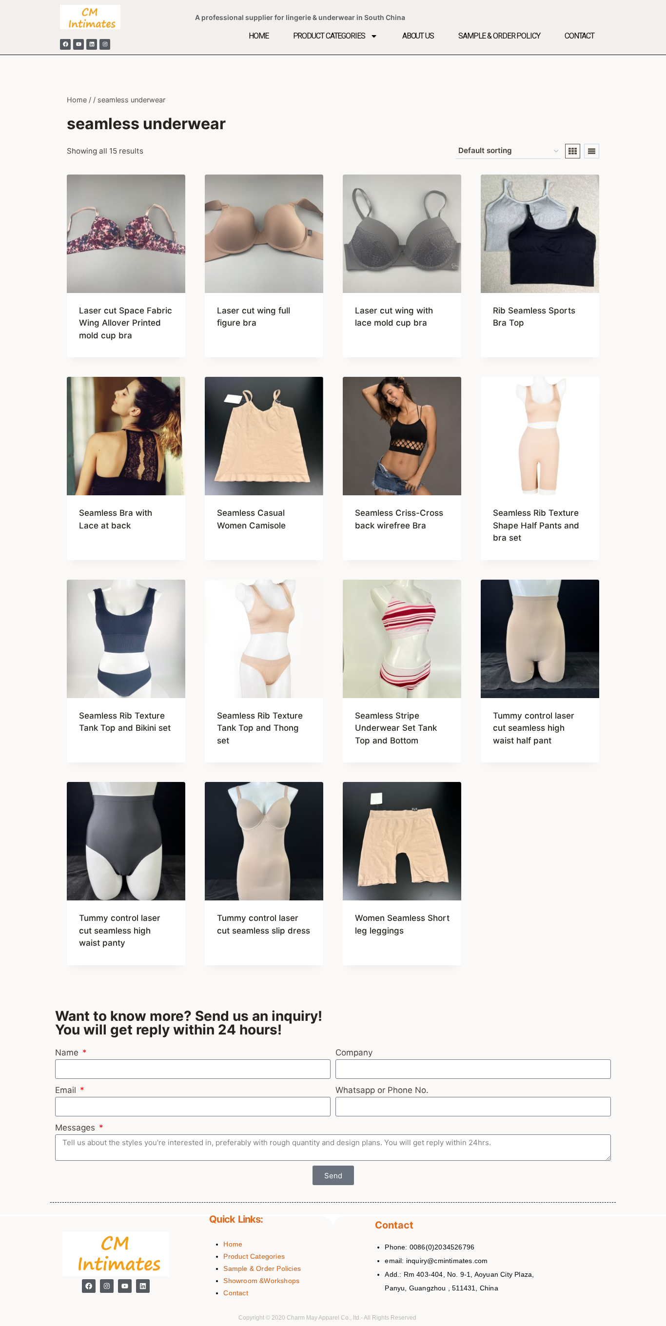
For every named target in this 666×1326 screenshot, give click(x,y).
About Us (418, 35)
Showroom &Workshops (261, 1281)
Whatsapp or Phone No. (382, 1090)
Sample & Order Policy (499, 35)
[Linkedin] (91, 44)
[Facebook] (65, 44)
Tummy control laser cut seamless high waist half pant (533, 728)
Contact (579, 35)
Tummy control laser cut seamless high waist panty (119, 930)
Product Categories (329, 35)
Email (66, 1090)
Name (68, 1052)
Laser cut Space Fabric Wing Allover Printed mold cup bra (125, 323)
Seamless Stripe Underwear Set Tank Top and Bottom (396, 728)
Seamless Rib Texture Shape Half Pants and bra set (536, 525)
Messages (76, 1127)
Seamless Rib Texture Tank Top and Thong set (260, 728)
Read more (238, 354)
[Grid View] (572, 151)
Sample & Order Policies (262, 1268)
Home (259, 35)
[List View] (591, 151)
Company (353, 1052)
